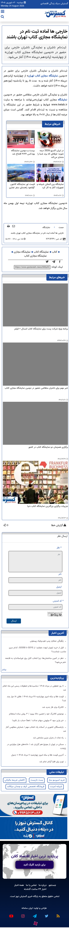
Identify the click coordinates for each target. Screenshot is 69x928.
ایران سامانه (27, 908)
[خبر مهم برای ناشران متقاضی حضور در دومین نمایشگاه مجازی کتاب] (35, 364)
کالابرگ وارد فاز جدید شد (53, 707)
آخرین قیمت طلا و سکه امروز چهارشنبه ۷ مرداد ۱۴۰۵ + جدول (37, 755)
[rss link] (58, 915)
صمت (61, 227)
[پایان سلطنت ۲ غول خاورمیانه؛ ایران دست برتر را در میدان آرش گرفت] (54, 262)
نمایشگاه (62, 100)
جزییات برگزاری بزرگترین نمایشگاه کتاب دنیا (47, 506)
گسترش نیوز (21, 896)
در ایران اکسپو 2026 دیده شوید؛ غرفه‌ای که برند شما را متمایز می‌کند (51, 154)
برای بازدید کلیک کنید (34, 865)
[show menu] (2, 12)
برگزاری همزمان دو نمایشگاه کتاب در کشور (48, 447)
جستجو (52, 885)
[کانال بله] (33, 828)
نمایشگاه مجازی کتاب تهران (43, 76)
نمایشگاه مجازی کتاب (35, 256)
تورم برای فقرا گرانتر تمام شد (51, 761)
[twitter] (48, 262)
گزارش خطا (57, 526)
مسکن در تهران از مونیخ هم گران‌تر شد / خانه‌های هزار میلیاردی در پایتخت (36, 746)
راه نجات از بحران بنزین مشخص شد (48, 737)
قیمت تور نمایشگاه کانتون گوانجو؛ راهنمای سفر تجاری (21, 186)
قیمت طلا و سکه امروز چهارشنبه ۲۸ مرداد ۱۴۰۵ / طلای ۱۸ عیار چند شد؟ (36, 698)
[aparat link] (35, 923)
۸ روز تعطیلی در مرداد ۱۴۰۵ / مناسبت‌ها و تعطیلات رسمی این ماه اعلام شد (34, 688)
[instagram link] (23, 915)
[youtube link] (11, 915)
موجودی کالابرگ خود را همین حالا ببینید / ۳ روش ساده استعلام (36, 714)
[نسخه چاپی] (8, 226)
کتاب (54, 252)
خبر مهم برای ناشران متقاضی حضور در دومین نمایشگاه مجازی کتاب (36, 388)
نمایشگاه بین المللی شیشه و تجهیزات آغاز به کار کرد (50, 186)
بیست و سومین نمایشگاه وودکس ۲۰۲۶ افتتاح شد (22, 152)
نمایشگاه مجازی (22, 252)
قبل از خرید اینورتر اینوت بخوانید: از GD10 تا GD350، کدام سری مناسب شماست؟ (37, 649)
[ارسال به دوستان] (13, 226)
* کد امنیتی (58, 601)
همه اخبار (19, 885)
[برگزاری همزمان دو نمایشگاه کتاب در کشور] (35, 423)
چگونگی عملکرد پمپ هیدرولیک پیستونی (47, 641)
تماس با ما (31, 885)
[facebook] (61, 262)
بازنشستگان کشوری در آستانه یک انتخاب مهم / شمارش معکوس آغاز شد (36, 729)
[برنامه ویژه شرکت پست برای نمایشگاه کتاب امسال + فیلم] (35, 304)
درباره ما (43, 885)
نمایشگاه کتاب (41, 252)
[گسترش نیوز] (55, 14)
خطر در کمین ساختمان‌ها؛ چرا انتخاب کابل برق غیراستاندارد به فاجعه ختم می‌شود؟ (35, 660)
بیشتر (4, 669)
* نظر (59, 548)
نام (60, 574)
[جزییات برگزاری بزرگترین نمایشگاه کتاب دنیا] (35, 482)
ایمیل (58, 587)
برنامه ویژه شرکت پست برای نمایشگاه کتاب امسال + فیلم (41, 329)
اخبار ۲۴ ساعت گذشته (35, 889)
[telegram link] (34, 915)
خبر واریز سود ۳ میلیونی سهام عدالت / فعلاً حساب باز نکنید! (38, 720)
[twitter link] (46, 915)
